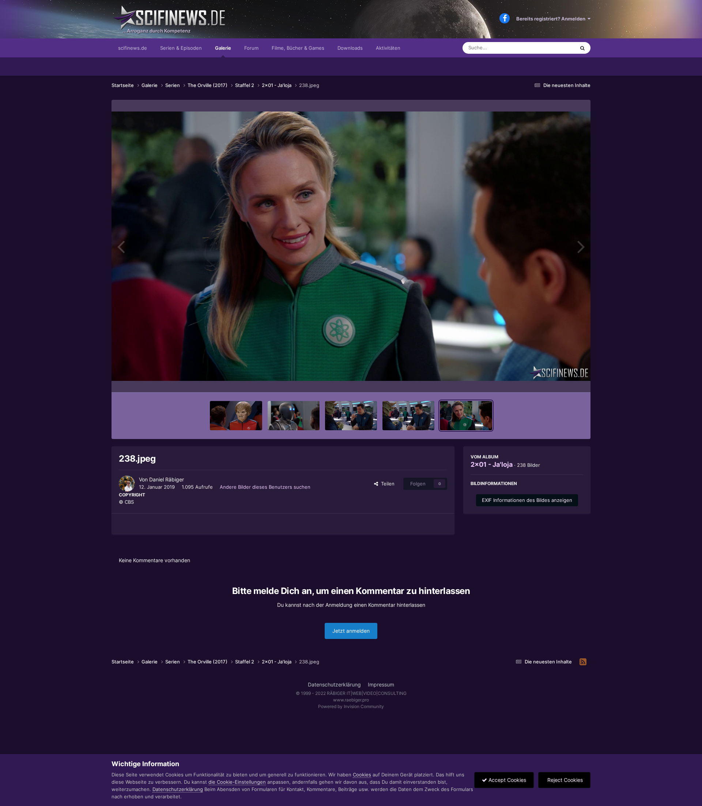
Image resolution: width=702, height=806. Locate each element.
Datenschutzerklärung (334, 684)
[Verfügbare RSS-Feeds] (582, 662)
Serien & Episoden (181, 48)
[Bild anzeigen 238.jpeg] (466, 415)
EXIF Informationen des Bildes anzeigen (527, 500)
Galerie (223, 48)
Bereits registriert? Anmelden (552, 19)
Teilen (386, 484)
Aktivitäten (388, 48)
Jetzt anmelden (351, 631)
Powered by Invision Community (351, 706)
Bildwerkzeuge (557, 379)
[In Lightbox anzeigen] (351, 246)
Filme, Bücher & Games (298, 48)
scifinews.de (132, 48)
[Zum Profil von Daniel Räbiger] (127, 484)
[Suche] (582, 48)
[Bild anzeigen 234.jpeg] (236, 415)
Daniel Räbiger (166, 479)
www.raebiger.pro (351, 700)
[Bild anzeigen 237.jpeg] (408, 415)
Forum (251, 48)
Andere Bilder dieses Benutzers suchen (265, 487)
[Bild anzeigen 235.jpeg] (294, 415)
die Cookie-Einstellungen (237, 782)
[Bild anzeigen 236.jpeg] (351, 415)
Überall (557, 47)
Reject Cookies (564, 780)
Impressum (381, 684)
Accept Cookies (506, 780)
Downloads (350, 48)
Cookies (362, 774)
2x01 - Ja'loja (492, 464)
